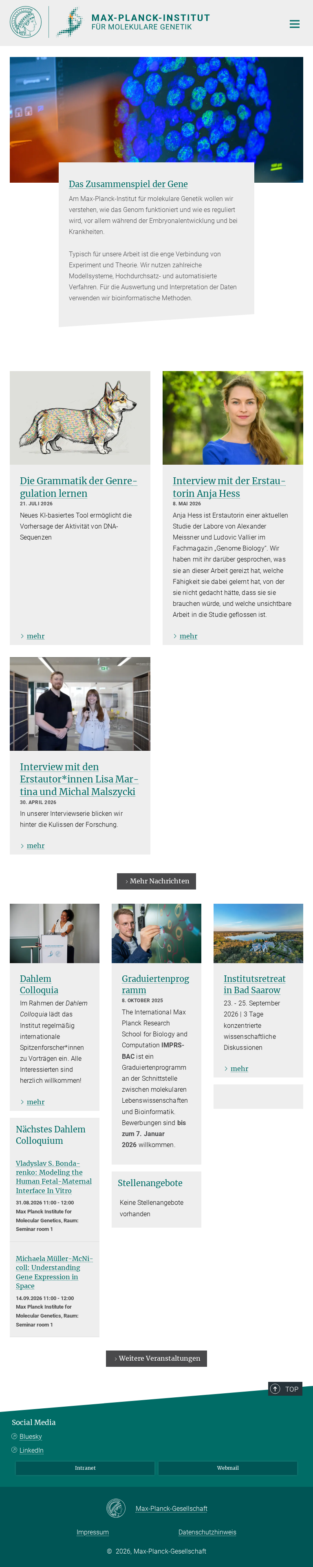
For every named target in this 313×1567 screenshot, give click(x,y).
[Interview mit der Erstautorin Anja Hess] (233, 418)
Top (291, 1389)
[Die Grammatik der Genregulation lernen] (80, 418)
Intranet (85, 1468)
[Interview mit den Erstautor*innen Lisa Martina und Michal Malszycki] (80, 704)
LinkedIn (32, 1450)
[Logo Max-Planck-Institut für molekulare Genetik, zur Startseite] (142, 22)
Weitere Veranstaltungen (160, 1358)
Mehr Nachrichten (160, 881)
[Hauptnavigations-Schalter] (295, 24)
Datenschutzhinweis (207, 1532)
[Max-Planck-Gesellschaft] (121, 1509)
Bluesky (31, 1436)
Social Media (34, 1422)
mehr (35, 636)
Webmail (228, 1468)
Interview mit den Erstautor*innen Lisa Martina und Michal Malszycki (79, 779)
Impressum (93, 1532)
